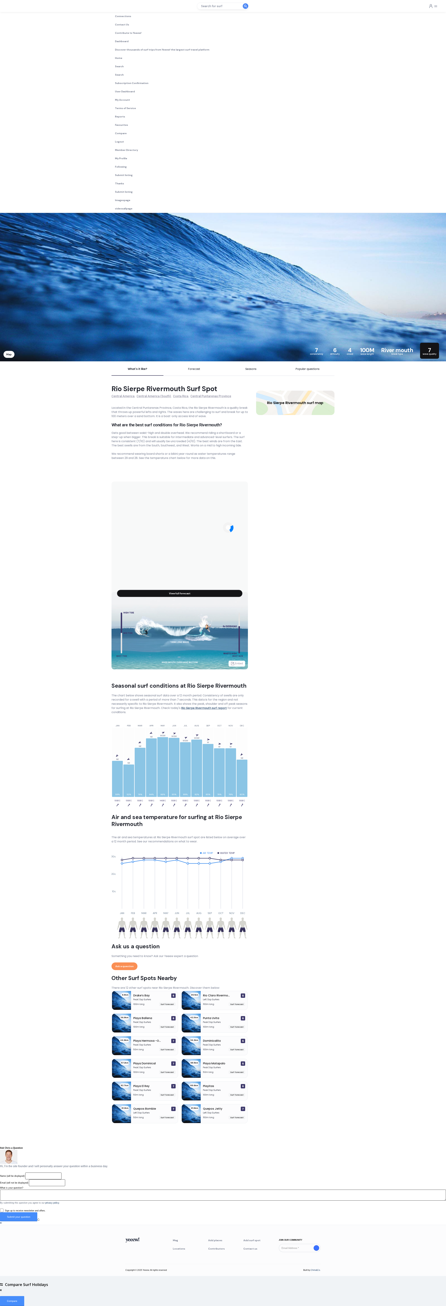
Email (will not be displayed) (14, 1182)
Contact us (250, 1248)
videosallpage (123, 208)
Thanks (119, 183)
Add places (215, 1240)
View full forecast (179, 593)
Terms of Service (125, 108)
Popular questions (307, 369)
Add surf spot (251, 1240)
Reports (120, 116)
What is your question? (11, 1187)
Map (9, 354)
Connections (123, 16)
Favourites (121, 124)
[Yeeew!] (15, 6)
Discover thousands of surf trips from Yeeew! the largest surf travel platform (162, 49)
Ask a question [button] (124, 966)
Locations (179, 1248)
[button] (1, 1223)
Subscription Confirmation (131, 83)
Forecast (194, 369)
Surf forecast (167, 1004)
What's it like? (137, 369)
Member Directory (126, 150)
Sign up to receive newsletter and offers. (25, 1210)
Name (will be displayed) (12, 1176)
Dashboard (122, 41)
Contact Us (122, 24)
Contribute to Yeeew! (128, 32)
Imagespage (122, 200)
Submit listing (124, 175)
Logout (119, 141)
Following (121, 166)
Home (118, 58)
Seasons (250, 369)
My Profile (121, 158)
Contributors (216, 1248)
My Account (122, 99)
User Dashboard (125, 91)
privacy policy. (52, 1202)
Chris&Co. (316, 1270)
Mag (175, 1240)
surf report (204, 708)
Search (119, 66)
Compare (121, 133)
